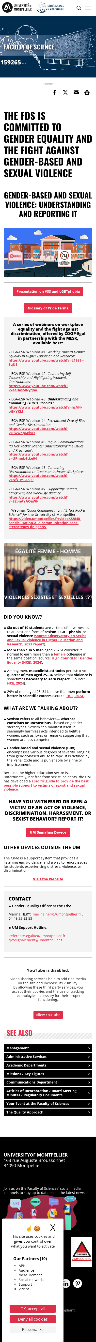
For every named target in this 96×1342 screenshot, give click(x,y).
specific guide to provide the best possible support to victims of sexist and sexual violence (46, 785)
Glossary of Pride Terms (48, 308)
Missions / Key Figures (25, 1073)
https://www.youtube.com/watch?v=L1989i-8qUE (46, 362)
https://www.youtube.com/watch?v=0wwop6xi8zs (38, 430)
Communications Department (31, 1082)
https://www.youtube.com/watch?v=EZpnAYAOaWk (38, 499)
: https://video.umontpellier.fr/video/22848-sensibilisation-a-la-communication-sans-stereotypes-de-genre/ (45, 520)
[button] (76, 92)
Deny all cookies (33, 1319)
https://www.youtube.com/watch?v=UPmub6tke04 (38, 456)
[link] (54, 92)
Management (17, 1048)
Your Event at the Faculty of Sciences (37, 1103)
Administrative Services (26, 1056)
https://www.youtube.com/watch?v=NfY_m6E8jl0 (38, 477)
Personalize (33, 1329)
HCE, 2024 (15, 683)
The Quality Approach (24, 1112)
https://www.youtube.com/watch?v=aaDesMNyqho (38, 387)
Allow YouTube (48, 1014)
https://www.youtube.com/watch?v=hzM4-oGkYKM (45, 409)
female (59, 654)
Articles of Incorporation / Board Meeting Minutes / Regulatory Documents (41, 1092)
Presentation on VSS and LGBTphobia (48, 291)
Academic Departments (26, 1065)
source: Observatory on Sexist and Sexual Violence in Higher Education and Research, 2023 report (46, 639)
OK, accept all (32, 1309)
